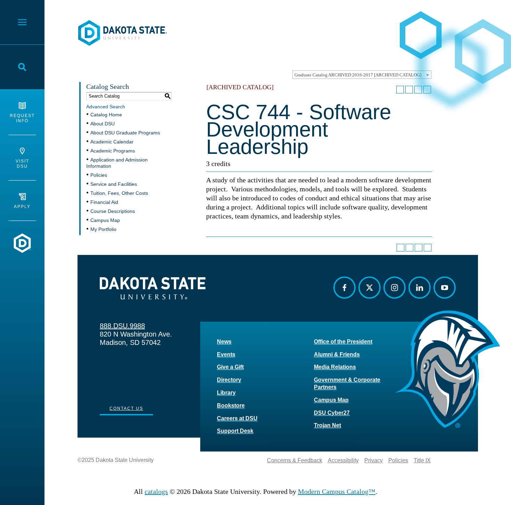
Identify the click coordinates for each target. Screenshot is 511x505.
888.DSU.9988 (122, 326)
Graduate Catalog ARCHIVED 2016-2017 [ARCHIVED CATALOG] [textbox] (357, 74)
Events (226, 354)
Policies (98, 175)
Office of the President (343, 342)
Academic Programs (112, 151)
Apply (22, 206)
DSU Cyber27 (332, 413)
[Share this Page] (409, 89)
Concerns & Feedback (294, 460)
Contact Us (126, 408)
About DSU (102, 123)
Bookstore (231, 405)
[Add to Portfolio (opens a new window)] (400, 89)
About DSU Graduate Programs (125, 132)
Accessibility (343, 460)
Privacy (373, 460)
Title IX (422, 460)
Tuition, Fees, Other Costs (119, 193)
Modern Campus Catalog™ (336, 491)
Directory (229, 380)
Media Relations (335, 367)
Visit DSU (22, 164)
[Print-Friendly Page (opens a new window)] (418, 89)
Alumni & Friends (337, 354)
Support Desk (235, 431)
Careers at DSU (237, 418)
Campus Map (105, 220)
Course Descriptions (112, 211)
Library (226, 393)
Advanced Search (105, 106)
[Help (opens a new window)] (427, 89)
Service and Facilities (113, 184)
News (224, 342)
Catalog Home (106, 114)
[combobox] (361, 75)
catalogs (156, 491)
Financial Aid (104, 202)
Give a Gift (230, 367)
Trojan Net (327, 425)
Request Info (22, 118)
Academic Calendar (111, 141)
